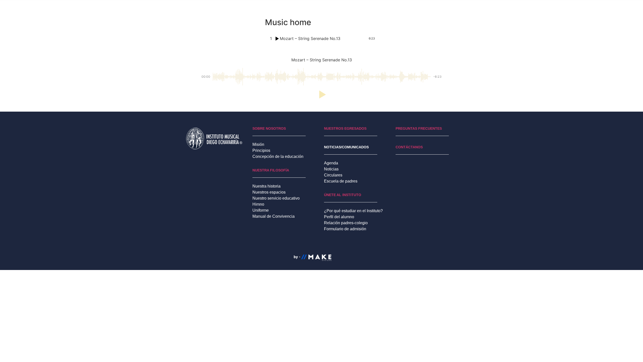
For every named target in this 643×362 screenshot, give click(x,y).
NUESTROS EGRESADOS (345, 128)
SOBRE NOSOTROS (269, 128)
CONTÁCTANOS (409, 147)
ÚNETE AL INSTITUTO (342, 195)
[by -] (312, 264)
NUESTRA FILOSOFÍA (270, 170)
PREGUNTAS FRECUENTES (419, 128)
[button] (321, 94)
